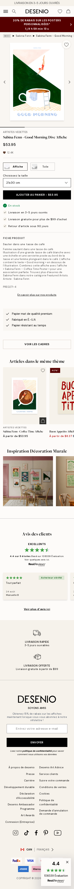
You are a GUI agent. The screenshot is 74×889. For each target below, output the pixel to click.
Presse (30, 774)
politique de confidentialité (37, 750)
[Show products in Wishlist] (60, 11)
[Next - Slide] (69, 82)
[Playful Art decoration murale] (28, 481)
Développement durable (19, 787)
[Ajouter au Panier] (42, 420)
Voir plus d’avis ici (37, 609)
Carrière (29, 780)
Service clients (48, 774)
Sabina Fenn (23, 35)
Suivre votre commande (54, 780)
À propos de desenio (22, 767)
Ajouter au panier (37, 194)
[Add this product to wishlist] (66, 44)
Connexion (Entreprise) (20, 822)
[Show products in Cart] (68, 11)
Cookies (44, 793)
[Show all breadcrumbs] (7, 36)
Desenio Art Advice (51, 767)
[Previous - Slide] (5, 82)
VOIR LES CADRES (36, 344)
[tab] (12, 125)
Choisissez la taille (15, 175)
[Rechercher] (14, 11)
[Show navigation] (6, 11)
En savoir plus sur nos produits (36, 294)
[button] (56, 872)
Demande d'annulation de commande (53, 812)
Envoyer (37, 742)
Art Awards (28, 815)
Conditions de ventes (52, 787)
